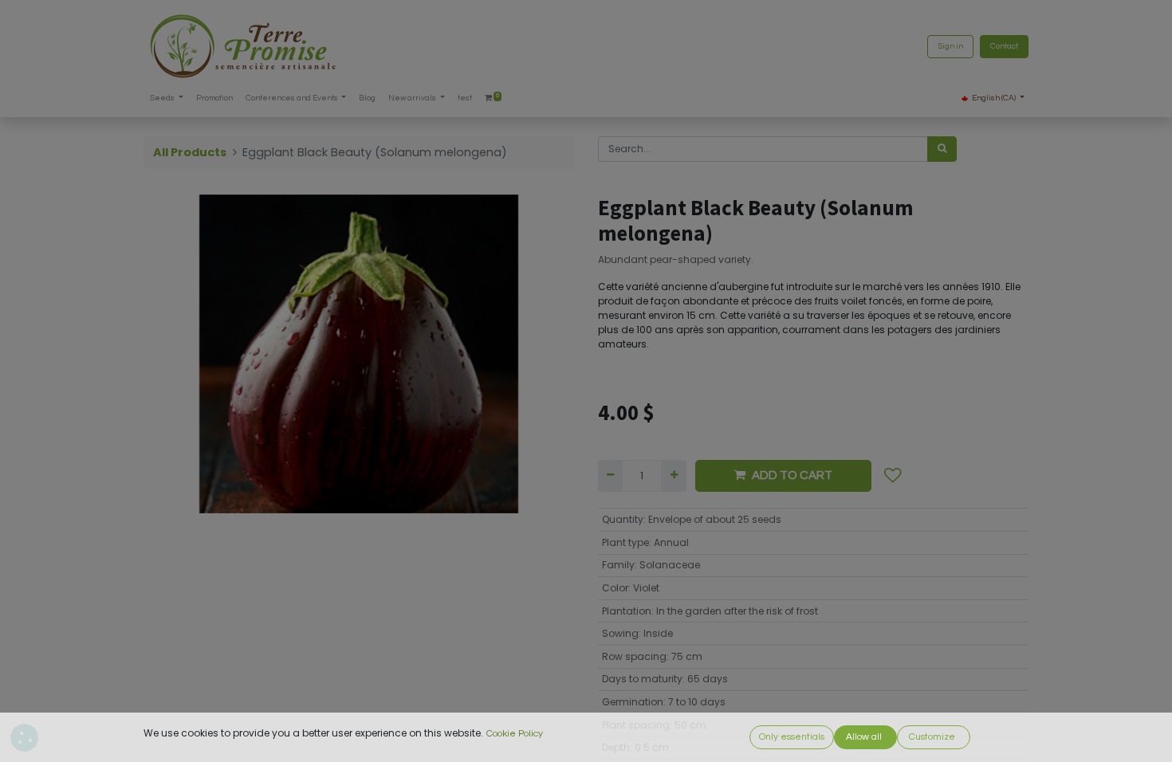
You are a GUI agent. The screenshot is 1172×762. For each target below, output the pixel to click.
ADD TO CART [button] (792, 475)
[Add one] (673, 476)
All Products (189, 152)
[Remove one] (610, 476)
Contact (1004, 46)
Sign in (950, 46)
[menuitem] (214, 98)
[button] (893, 475)
